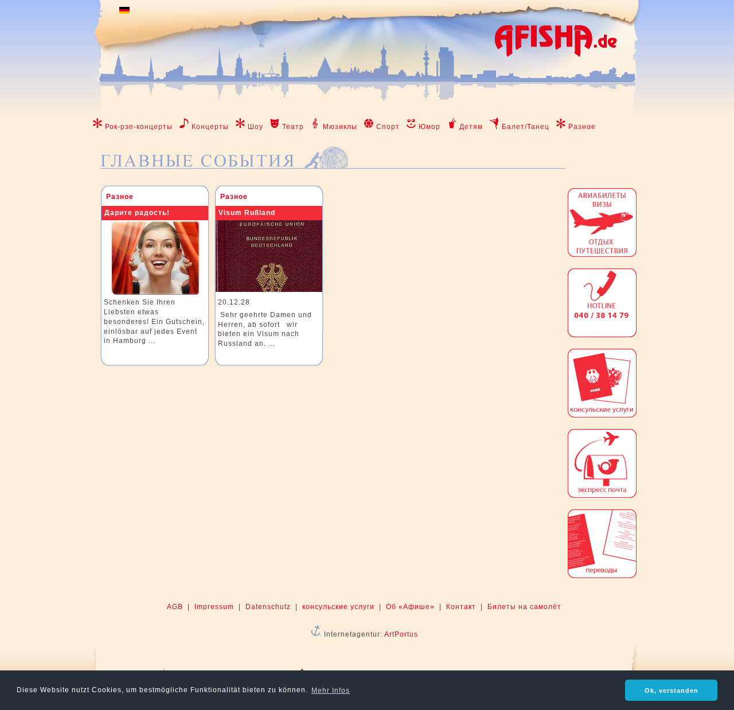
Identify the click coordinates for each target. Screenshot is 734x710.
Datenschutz (268, 607)
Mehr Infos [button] (330, 690)
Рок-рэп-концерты (139, 127)
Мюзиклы (340, 127)
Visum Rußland (246, 213)
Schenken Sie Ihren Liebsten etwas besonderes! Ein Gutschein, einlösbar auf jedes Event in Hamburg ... (154, 321)
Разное (582, 127)
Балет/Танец (525, 127)
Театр (293, 127)
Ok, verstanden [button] (671, 690)
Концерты (210, 127)
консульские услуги (338, 607)
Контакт (461, 607)
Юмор (429, 127)
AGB (175, 607)
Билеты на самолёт (524, 607)
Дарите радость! (137, 213)
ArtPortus (401, 634)
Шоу (255, 127)
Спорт (388, 127)
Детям (471, 127)
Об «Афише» (410, 607)
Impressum (214, 607)
